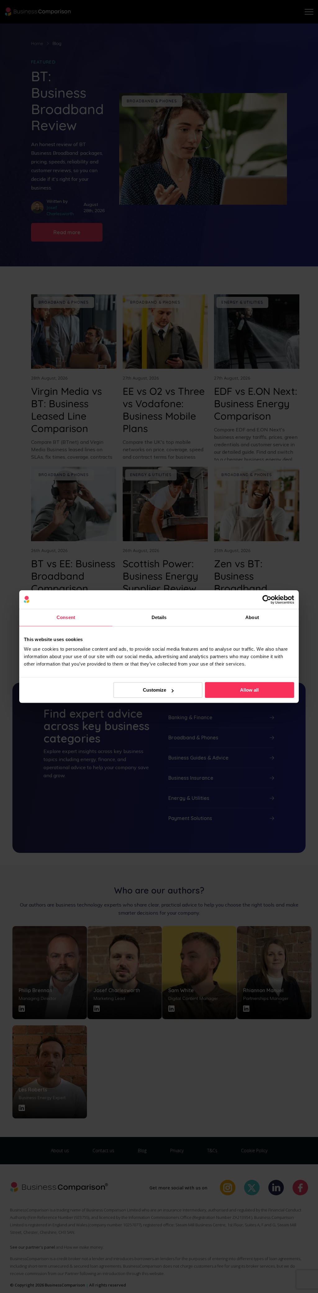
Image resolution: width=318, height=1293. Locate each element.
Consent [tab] (66, 617)
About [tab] (252, 617)
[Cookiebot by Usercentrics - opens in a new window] (267, 599)
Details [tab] (159, 617)
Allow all (249, 690)
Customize (154, 690)
